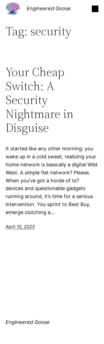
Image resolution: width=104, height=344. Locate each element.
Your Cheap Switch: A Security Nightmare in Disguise (39, 100)
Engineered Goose (49, 8)
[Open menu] (95, 9)
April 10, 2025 (20, 226)
